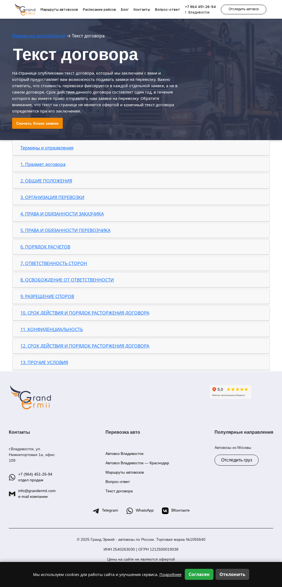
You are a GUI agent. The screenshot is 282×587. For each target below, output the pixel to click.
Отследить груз (236, 460)
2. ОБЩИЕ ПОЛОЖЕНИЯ (46, 181)
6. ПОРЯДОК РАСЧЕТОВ (45, 247)
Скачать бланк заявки (37, 123)
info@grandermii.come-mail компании (37, 493)
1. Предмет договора (43, 164)
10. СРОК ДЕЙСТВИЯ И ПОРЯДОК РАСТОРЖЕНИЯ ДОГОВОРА (84, 313)
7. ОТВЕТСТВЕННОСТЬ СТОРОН (53, 263)
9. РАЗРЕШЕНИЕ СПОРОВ (47, 296)
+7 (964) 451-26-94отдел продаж (35, 477)
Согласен (199, 574)
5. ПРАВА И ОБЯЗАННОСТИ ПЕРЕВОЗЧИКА (65, 230)
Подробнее (170, 574)
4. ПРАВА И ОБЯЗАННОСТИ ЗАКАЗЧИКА (62, 214)
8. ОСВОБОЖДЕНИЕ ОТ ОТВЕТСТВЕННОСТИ (67, 280)
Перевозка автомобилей (39, 36)
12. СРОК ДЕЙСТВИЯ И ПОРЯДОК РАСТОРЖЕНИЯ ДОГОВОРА (84, 346)
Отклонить (232, 574)
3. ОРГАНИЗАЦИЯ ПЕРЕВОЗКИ (52, 197)
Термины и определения (47, 148)
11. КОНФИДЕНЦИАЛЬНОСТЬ (51, 329)
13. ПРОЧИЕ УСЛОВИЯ (44, 362)
